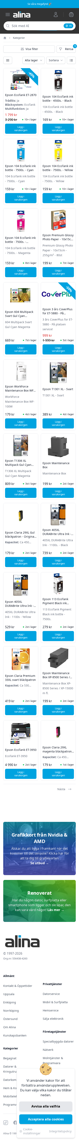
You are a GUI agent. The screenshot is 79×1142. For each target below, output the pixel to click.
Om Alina (9, 1027)
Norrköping (11, 1010)
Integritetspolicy (60, 1131)
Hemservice (51, 1010)
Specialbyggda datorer (58, 1041)
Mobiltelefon (11, 1096)
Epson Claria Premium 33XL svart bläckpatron (20, 678)
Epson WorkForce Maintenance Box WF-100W (19, 390)
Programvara (12, 1104)
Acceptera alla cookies (46, 1119)
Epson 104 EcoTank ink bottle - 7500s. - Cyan (20, 168)
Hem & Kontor (12, 1088)
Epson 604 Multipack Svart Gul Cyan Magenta (19, 316)
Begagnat (9, 1058)
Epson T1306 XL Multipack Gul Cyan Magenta (18, 465)
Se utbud (39, 863)
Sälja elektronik (53, 1019)
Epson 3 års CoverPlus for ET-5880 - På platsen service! (58, 313)
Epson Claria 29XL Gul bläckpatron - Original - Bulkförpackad (20, 536)
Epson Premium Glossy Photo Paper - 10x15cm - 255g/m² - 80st (58, 239)
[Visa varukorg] (71, 14)
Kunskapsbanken (15, 1035)
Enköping (9, 1002)
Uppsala (8, 994)
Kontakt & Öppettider (17, 986)
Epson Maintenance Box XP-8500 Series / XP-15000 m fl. (56, 677)
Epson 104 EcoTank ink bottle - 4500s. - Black (58, 98)
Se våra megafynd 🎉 (40, 4)
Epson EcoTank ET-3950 (20, 750)
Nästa (61, 789)
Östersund (10, 1019)
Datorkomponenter (16, 1080)
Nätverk (48, 1050)
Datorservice (51, 994)
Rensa (70, 49)
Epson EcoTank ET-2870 (20, 95)
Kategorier (19, 38)
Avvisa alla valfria (45, 1106)
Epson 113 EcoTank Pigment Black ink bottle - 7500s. (55, 603)
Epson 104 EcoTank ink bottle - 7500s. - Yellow (58, 168)
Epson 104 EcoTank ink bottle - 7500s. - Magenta (20, 242)
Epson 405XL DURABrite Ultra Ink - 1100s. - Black (57, 534)
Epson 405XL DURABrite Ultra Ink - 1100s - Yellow (19, 606)
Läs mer (55, 910)
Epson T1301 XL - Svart (58, 389)
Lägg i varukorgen (25, 128)
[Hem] (4, 38)
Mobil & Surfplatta (55, 1002)
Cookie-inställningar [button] (32, 1131)
